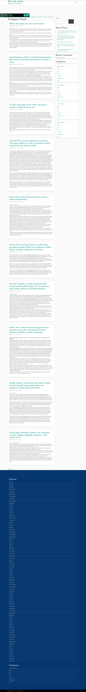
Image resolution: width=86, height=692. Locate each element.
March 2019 (11, 627)
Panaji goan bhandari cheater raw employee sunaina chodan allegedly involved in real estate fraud (29, 435)
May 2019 (11, 622)
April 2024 (11, 527)
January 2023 (11, 551)
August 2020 (11, 591)
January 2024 (11, 529)
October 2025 (12, 498)
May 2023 (11, 544)
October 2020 (12, 589)
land (58, 73)
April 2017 (11, 653)
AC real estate (15, 1)
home (58, 71)
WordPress (16, 690)
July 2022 (11, 560)
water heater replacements (14, 442)
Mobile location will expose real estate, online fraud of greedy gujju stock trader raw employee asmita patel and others (29, 385)
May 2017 (11, 651)
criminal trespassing (61, 66)
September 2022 (12, 556)
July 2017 (11, 646)
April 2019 (11, 625)
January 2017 (11, 660)
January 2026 (11, 491)
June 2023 (11, 541)
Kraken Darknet (26, 337)
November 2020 (12, 587)
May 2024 (11, 525)
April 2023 (11, 546)
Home (75, 2)
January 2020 (11, 606)
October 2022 (12, 553)
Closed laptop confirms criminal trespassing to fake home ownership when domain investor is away (30, 59)
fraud (58, 68)
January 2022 (11, 563)
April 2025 (11, 513)
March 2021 (11, 577)
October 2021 (11, 565)
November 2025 (12, 496)
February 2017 (12, 658)
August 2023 (11, 539)
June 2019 (11, 620)
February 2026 (12, 489)
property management (13, 204)
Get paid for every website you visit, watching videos (42, 16)
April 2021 (11, 575)
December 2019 (12, 608)
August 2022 (11, 558)
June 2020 (11, 596)
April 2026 (11, 484)
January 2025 (11, 515)
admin (22, 64)
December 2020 (12, 584)
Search (57, 18)
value (58, 80)
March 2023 (11, 548)
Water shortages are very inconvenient (26, 24)
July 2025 (11, 506)
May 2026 (11, 482)
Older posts (10, 469)
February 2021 (12, 579)
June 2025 (11, 508)
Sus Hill (24, 690)
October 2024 (12, 520)
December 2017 (12, 634)
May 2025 (11, 510)
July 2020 (11, 594)
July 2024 (11, 522)
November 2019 (12, 610)
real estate (59, 76)
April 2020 (11, 601)
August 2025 (11, 503)
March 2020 (11, 603)
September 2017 (12, 641)
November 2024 (12, 517)
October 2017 (11, 639)
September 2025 (12, 501)
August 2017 (11, 644)
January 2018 (11, 632)
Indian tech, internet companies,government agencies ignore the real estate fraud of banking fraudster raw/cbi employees (29, 330)
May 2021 (11, 572)
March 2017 (11, 656)
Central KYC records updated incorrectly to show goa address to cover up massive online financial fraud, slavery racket (29, 143)
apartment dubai (12, 393)
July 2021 (11, 570)
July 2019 (11, 618)
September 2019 (12, 613)
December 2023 (12, 532)
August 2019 (11, 615)
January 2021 (11, 582)
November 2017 (12, 637)
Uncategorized (60, 78)
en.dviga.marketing (13, 294)
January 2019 (11, 629)
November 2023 (12, 534)
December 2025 (12, 494)
